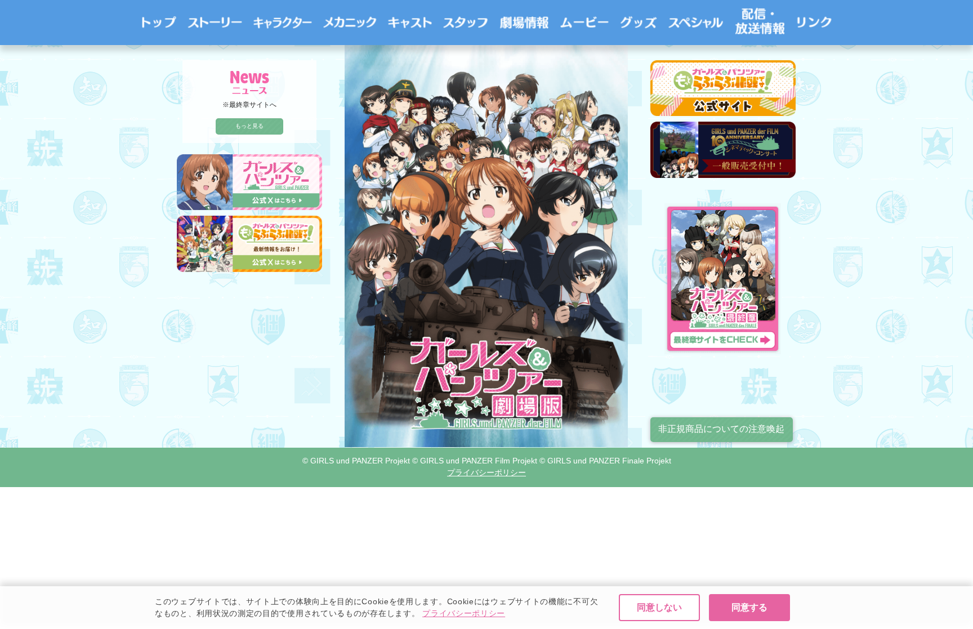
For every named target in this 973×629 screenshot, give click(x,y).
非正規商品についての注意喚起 (721, 429)
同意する (749, 607)
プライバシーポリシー (463, 613)
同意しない (659, 607)
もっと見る (249, 126)
